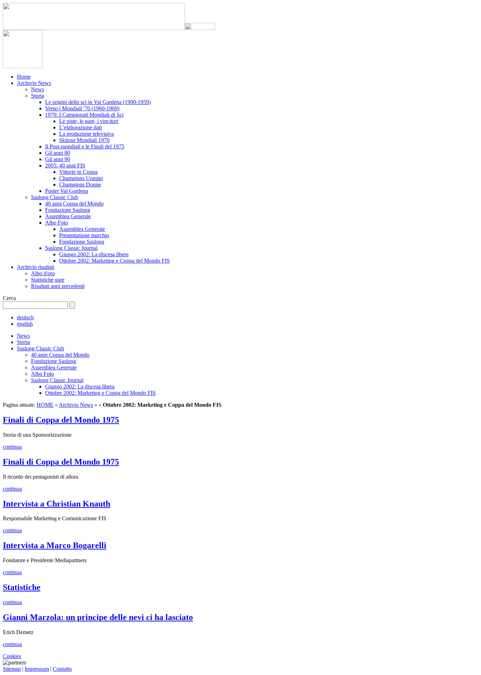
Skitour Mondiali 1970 (84, 140)
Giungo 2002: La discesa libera (94, 254)
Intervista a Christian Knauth (56, 503)
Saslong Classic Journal (71, 248)
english (25, 324)
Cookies (12, 656)
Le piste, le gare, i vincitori (88, 121)
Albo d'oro (43, 273)
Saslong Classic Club (54, 197)
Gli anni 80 (57, 153)
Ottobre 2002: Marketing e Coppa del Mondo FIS (114, 261)
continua (12, 447)
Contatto (62, 669)
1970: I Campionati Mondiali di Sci (84, 115)
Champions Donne (80, 185)
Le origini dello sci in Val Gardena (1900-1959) (98, 102)
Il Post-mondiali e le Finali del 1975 (84, 146)
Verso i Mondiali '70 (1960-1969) (82, 108)
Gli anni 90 (57, 159)
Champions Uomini (81, 178)
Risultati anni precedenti (58, 286)
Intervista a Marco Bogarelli (54, 545)
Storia (37, 96)
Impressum (37, 669)
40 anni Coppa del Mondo (74, 204)
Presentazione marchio (84, 235)
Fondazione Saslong (67, 210)
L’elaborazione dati (80, 127)
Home (24, 77)
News (37, 89)
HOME (45, 405)
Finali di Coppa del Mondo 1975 (61, 419)
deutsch (25, 317)
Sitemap (12, 669)
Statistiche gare (47, 280)
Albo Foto (56, 223)
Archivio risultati (35, 267)
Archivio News (34, 83)
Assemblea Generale (68, 216)
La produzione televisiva (86, 134)
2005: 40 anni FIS (65, 165)
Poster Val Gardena (66, 191)
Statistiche (21, 587)
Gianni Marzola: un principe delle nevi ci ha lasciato (98, 617)
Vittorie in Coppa (78, 172)
